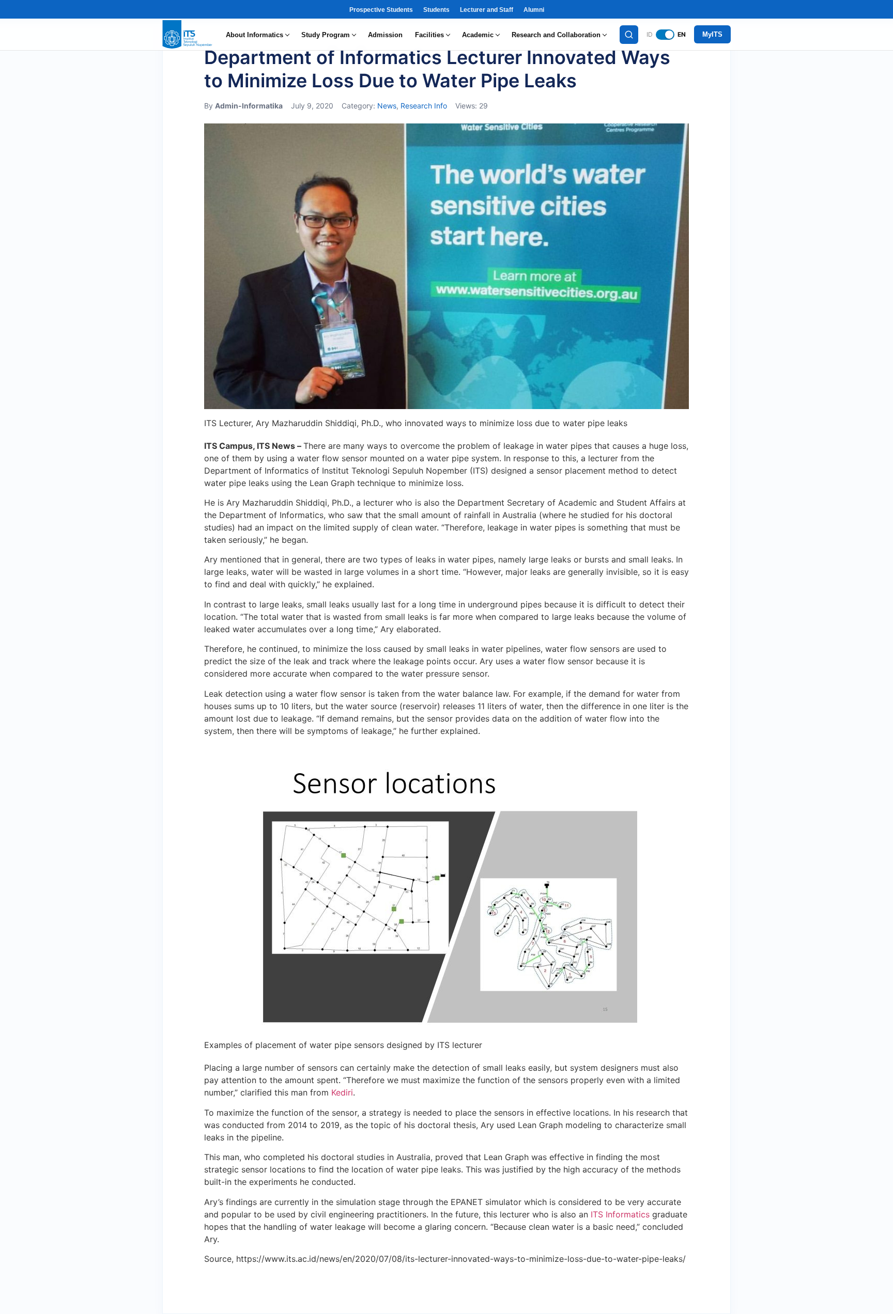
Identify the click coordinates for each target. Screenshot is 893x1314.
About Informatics (254, 35)
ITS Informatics (620, 1214)
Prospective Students (381, 9)
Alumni (534, 9)
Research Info (424, 105)
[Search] (629, 34)
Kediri (342, 1092)
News (386, 105)
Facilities (429, 35)
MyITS (712, 34)
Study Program (325, 35)
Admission (385, 35)
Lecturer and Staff (486, 9)
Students (436, 9)
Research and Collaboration (556, 35)
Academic (478, 35)
